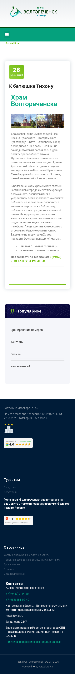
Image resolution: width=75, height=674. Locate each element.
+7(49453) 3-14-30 (17, 593)
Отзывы (16, 354)
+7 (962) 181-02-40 (17, 599)
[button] (7, 34)
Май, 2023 (16, 72)
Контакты (17, 342)
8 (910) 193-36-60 (33, 261)
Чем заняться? (20, 366)
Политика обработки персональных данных (33, 641)
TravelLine (12, 43)
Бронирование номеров (27, 330)
